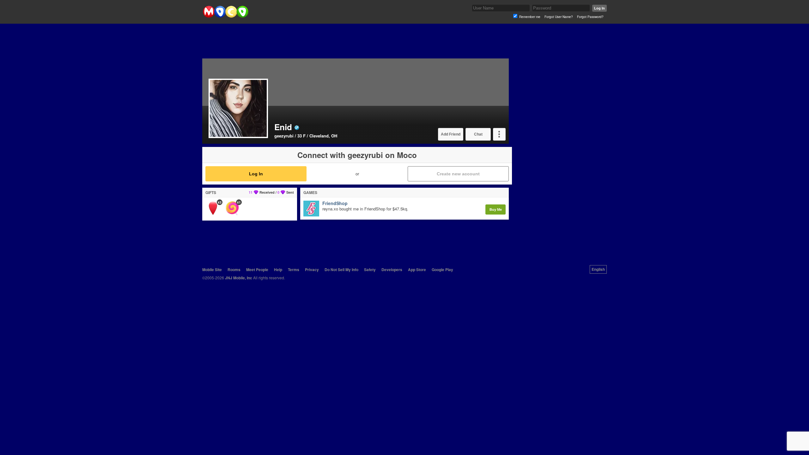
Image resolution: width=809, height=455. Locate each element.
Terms (293, 269)
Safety (370, 269)
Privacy (312, 269)
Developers (391, 269)
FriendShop (335, 203)
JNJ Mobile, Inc (238, 278)
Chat (478, 134)
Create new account (458, 173)
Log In (599, 8)
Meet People (257, 269)
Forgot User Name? (558, 17)
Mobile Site (212, 269)
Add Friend (450, 134)
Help (278, 269)
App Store (417, 269)
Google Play (442, 269)
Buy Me (496, 209)
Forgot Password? (590, 17)
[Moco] (225, 16)
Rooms (234, 269)
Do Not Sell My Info (341, 269)
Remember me (529, 17)
